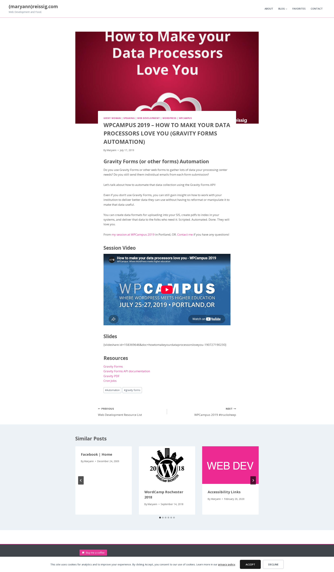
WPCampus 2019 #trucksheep (215, 412)
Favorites (298, 8)
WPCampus (185, 118)
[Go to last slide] (81, 480)
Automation (112, 390)
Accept (250, 564)
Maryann (111, 150)
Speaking (129, 118)
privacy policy (226, 564)
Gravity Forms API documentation (127, 371)
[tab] (160, 517)
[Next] (253, 480)
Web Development (148, 118)
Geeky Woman (112, 118)
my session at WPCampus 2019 (133, 234)
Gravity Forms (113, 366)
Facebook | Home (96, 454)
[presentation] (167, 465)
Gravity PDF (112, 376)
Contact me (185, 234)
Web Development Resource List (120, 412)
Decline (273, 564)
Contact (317, 8)
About (269, 8)
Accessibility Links (224, 492)
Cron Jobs (110, 381)
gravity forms (132, 390)
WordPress (169, 118)
